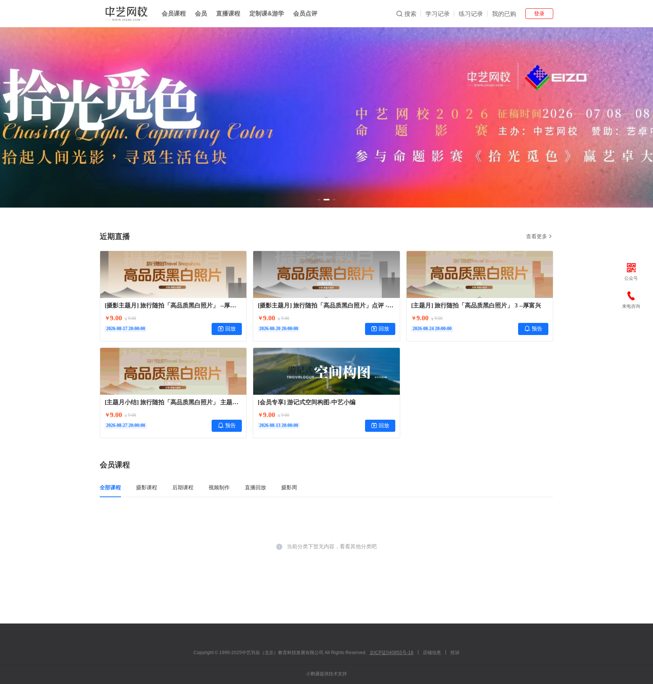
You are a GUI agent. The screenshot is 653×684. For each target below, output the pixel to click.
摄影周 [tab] (289, 487)
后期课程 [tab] (182, 487)
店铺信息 (432, 652)
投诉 (455, 652)
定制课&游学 (266, 13)
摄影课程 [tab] (146, 487)
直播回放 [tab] (255, 487)
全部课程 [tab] (110, 487)
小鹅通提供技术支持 (326, 673)
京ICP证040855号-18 (391, 652)
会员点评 (305, 13)
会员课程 (174, 13)
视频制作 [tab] (219, 487)
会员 (201, 13)
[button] (318, 199)
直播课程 (228, 13)
